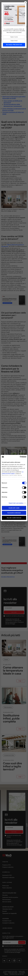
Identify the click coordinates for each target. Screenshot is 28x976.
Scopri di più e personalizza (16, 503)
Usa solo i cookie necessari (14, 517)
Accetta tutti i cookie (14, 508)
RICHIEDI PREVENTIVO (14, 45)
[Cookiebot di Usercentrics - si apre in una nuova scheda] (20, 457)
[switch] (24, 487)
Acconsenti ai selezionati (14, 512)
